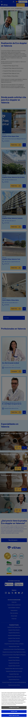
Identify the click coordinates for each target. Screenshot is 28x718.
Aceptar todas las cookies (14, 715)
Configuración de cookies (14, 707)
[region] (14, 703)
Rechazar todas (14, 711)
